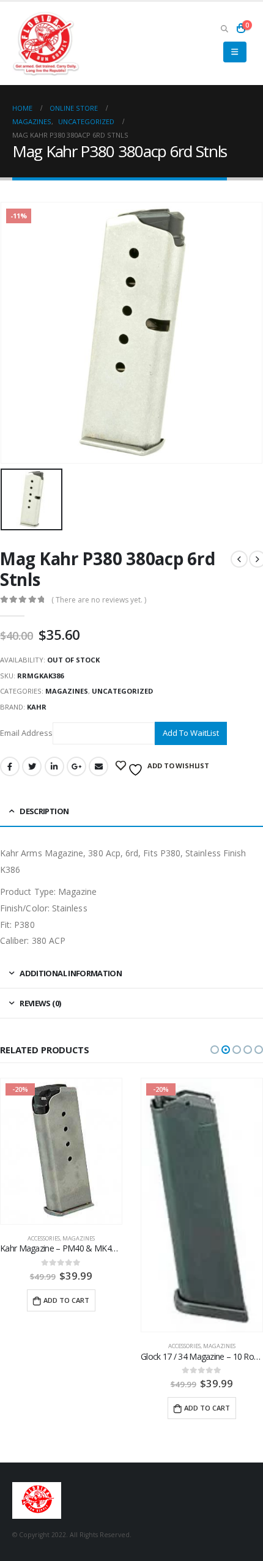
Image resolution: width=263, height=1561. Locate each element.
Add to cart (66, 1300)
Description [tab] (44, 811)
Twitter (32, 766)
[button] (214, 1049)
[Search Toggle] (224, 28)
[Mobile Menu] (234, 52)
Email (98, 766)
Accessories (44, 1238)
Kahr (36, 706)
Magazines (66, 690)
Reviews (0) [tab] (40, 1003)
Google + (76, 766)
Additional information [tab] (71, 973)
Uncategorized (122, 690)
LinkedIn (54, 766)
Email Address (26, 732)
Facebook (10, 766)
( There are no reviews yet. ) (98, 600)
